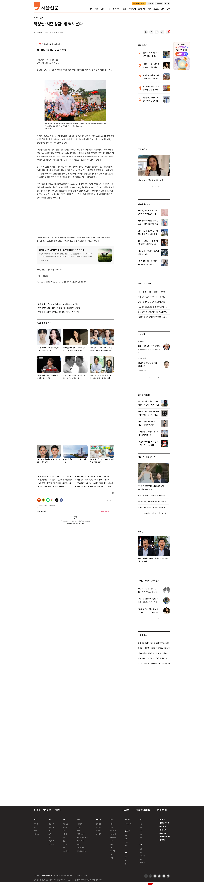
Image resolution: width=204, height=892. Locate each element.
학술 (111, 827)
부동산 (65, 827)
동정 (126, 860)
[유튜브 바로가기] (159, 876)
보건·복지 (51, 844)
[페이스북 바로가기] (146, 876)
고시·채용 (98, 834)
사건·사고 (51, 824)
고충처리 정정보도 (164, 836)
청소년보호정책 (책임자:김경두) (63, 876)
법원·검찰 (51, 827)
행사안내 (37, 810)
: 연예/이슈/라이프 (148, 581)
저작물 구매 (162, 830)
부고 (126, 864)
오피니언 (141, 9)
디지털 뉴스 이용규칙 (81, 876)
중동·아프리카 (81, 834)
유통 (64, 837)
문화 (124, 9)
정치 (91, 9)
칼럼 (126, 839)
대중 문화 (113, 837)
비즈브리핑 (66, 851)
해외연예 (142, 856)
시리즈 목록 (128, 824)
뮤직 (141, 859)
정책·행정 (98, 824)
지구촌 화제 (80, 848)
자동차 (65, 834)
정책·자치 (116, 9)
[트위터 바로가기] (150, 876)
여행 (111, 844)
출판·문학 (113, 834)
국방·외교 (36, 834)
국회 (35, 827)
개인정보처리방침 (47, 876)
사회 (96, 9)
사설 (126, 835)
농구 (141, 834)
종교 (111, 841)
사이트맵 (161, 840)
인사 (126, 857)
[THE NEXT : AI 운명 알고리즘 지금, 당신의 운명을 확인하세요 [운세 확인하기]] (181, 56)
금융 (64, 831)
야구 (141, 824)
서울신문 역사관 (164, 823)
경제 (102, 9)
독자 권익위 (162, 826)
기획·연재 (132, 9)
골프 (41, 18)
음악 (111, 824)
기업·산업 (65, 824)
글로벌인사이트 (81, 851)
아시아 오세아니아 (82, 837)
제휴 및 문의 (47, 810)
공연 (111, 858)
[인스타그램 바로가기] (155, 876)
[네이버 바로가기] (164, 876)
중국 (78, 827)
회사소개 (161, 820)
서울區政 (98, 831)
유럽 (78, 844)
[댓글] (168, 32)
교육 (49, 834)
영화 (111, 854)
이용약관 (36, 876)
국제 (108, 9)
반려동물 (112, 851)
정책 (64, 848)
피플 (149, 9)
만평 (126, 846)
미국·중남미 (80, 841)
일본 (78, 831)
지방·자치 (98, 827)
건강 (111, 848)
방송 (141, 849)
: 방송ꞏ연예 (145, 456)
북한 (35, 831)
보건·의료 (51, 841)
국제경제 (79, 824)
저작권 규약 (162, 833)
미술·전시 (113, 831)
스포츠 (156, 9)
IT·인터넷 (65, 844)
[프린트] (157, 32)
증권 (64, 841)
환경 (49, 831)
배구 (141, 837)
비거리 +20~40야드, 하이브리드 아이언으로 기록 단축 (61, 250)
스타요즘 (142, 863)
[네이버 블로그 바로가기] (168, 876)
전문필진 (127, 842)
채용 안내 (58, 810)
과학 (49, 837)
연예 (162, 9)
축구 (141, 827)
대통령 (36, 824)
